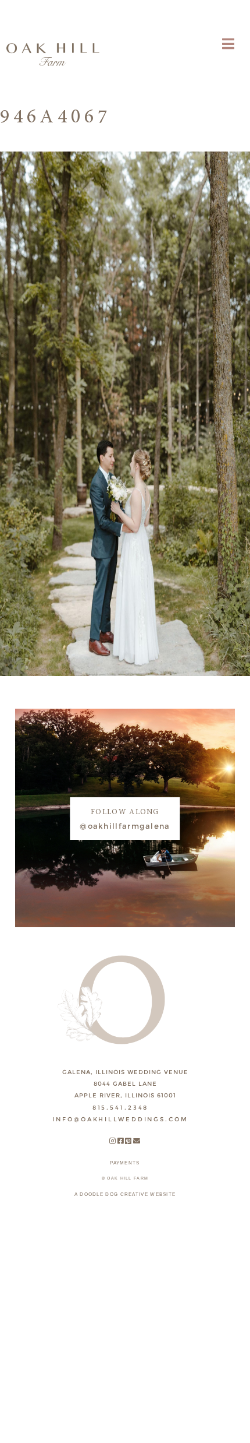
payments (125, 1163)
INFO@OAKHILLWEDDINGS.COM (120, 1119)
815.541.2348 (120, 1107)
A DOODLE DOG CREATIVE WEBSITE (125, 1194)
